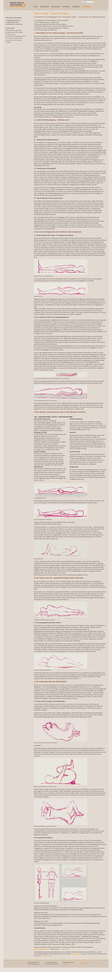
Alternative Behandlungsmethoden (14, 30)
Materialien (66, 6)
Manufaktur (76, 6)
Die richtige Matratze (10, 34)
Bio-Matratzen (44, 6)
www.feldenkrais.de (64, 949)
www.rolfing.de (75, 954)
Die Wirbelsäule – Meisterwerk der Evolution (16, 36)
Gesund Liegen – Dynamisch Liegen (14, 40)
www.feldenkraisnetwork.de (42, 949)
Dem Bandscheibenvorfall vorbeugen (14, 32)
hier (80, 678)
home (35, 6)
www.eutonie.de (45, 955)
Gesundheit (86, 6)
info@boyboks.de (67, 964)
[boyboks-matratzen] (17, 6)
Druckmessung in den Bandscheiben (14, 38)
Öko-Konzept (56, 6)
